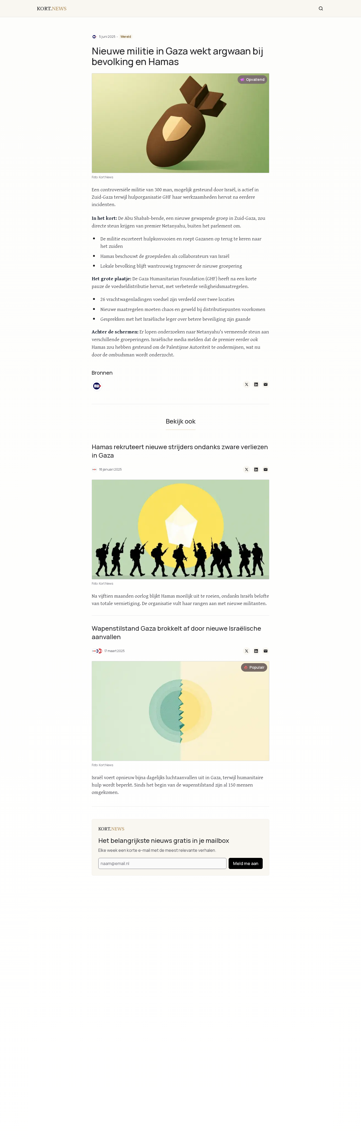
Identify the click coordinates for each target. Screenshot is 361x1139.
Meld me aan (245, 863)
